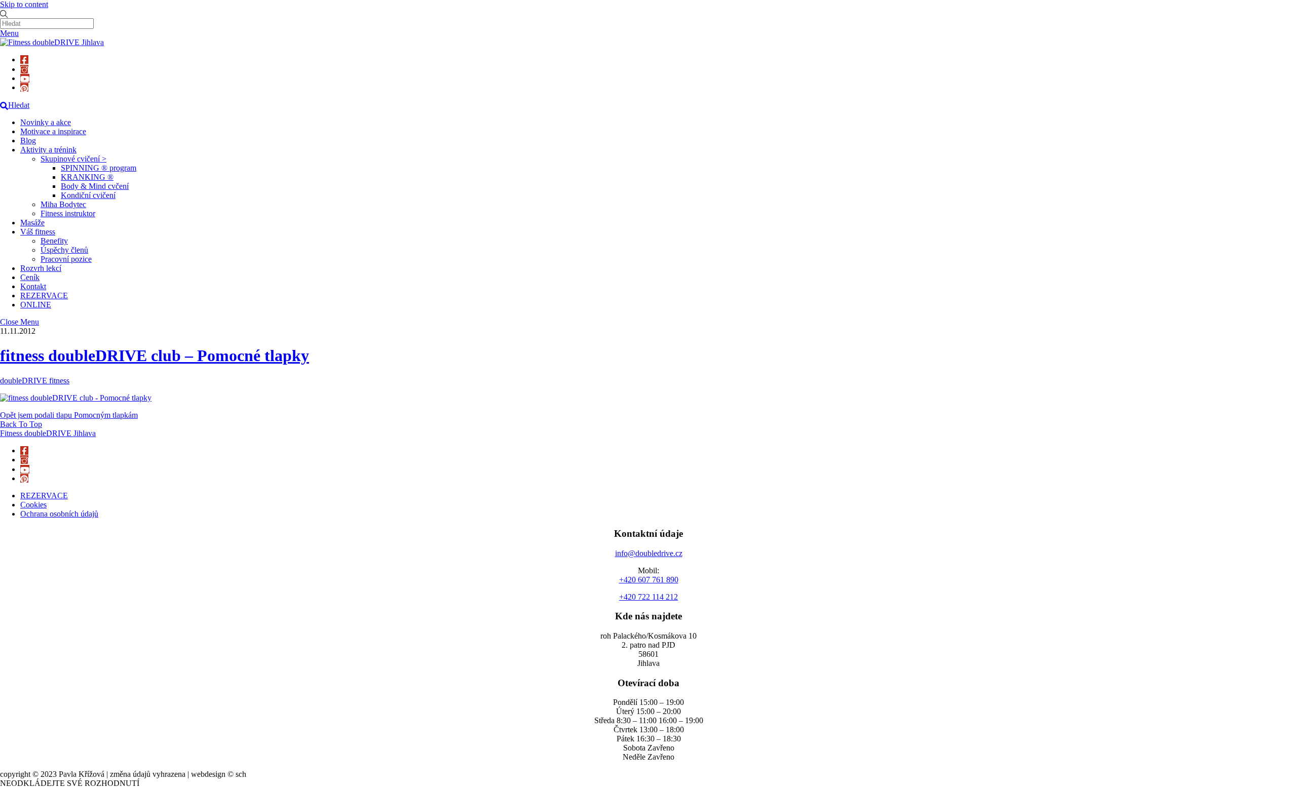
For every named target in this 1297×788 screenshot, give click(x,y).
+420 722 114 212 (648, 597)
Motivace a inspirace (53, 131)
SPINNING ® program (98, 168)
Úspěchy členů (64, 250)
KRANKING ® (87, 177)
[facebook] (24, 59)
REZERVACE (44, 295)
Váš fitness (37, 231)
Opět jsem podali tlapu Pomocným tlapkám (69, 415)
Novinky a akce (45, 122)
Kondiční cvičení (88, 195)
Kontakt (33, 286)
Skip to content (24, 4)
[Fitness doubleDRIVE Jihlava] (52, 42)
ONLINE (35, 304)
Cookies (33, 504)
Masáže (32, 222)
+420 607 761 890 (648, 579)
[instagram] (24, 69)
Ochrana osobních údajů (59, 513)
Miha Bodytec (63, 204)
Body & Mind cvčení (95, 186)
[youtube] (24, 78)
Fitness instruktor (68, 213)
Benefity (54, 241)
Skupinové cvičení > (73, 158)
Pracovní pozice (66, 259)
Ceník (30, 277)
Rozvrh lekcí (40, 268)
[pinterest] (24, 87)
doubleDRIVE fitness (34, 380)
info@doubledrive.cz (648, 553)
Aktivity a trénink (48, 149)
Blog (28, 140)
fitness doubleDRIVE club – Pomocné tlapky (154, 355)
